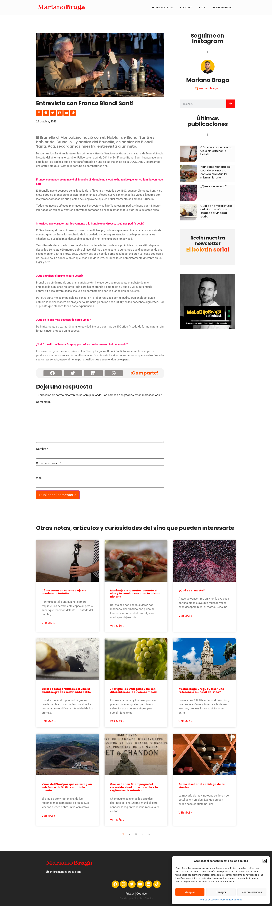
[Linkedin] (60, 113)
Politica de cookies (209, 899)
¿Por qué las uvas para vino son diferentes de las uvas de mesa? (133, 690)
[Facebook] (46, 113)
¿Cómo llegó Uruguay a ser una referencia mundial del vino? (201, 690)
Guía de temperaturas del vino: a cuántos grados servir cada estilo (216, 211)
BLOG (202, 7)
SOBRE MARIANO (222, 7)
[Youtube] (66, 113)
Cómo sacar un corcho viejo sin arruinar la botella (216, 150)
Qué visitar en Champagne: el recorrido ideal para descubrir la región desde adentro (134, 787)
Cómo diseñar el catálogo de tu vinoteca (202, 785)
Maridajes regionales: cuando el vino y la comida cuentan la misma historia (215, 172)
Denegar (221, 892)
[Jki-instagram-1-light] (123, 884)
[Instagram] (39, 113)
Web (38, 478)
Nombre (42, 449)
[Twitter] (53, 113)
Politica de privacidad (231, 899)
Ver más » (49, 623)
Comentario (44, 402)
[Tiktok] (73, 113)
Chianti (134, 291)
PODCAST (186, 7)
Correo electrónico (48, 463)
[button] (264, 861)
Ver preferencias (252, 892)
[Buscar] (230, 103)
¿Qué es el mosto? (213, 186)
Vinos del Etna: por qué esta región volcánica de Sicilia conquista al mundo (67, 787)
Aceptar (190, 892)
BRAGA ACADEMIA (162, 7)
